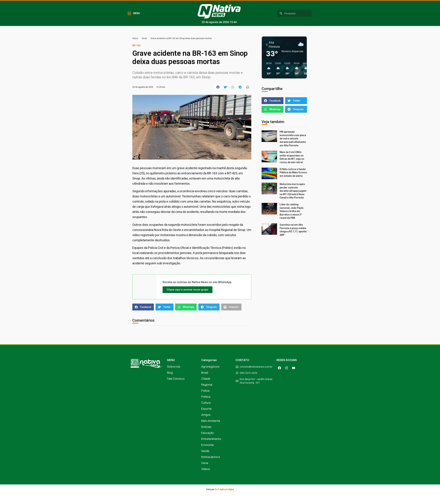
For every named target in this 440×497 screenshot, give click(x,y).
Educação (207, 433)
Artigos (206, 414)
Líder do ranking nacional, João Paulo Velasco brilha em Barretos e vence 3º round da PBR (292, 211)
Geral (144, 38)
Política (205, 396)
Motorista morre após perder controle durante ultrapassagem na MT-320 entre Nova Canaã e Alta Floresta (293, 191)
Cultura (206, 402)
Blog (170, 372)
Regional (206, 384)
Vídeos (205, 469)
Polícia (205, 390)
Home (135, 38)
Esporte (206, 408)
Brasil (204, 372)
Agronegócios (210, 366)
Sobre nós (173, 366)
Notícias (206, 427)
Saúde (205, 451)
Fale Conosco (176, 378)
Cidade (205, 378)
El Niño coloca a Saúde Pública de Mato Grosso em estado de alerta (293, 172)
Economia (207, 445)
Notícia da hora (210, 457)
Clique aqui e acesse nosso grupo (187, 289)
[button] (218, 87)
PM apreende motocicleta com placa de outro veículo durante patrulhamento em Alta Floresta (293, 138)
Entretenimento (211, 439)
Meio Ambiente (210, 420)
